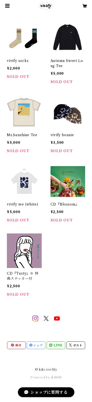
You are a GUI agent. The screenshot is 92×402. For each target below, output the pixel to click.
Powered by (40, 377)
